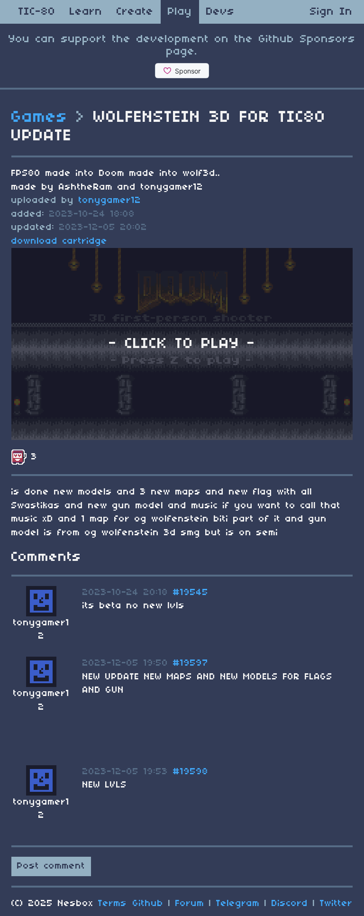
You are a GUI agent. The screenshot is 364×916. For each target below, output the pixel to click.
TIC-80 (36, 12)
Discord (290, 903)
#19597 (191, 663)
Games (39, 117)
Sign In (331, 12)
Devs (220, 12)
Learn (86, 12)
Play (180, 12)
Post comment (51, 866)
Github (148, 903)
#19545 (191, 592)
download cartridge (59, 241)
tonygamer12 (110, 200)
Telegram (238, 903)
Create (135, 12)
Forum (189, 903)
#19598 (191, 772)
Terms (112, 903)
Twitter (336, 903)
